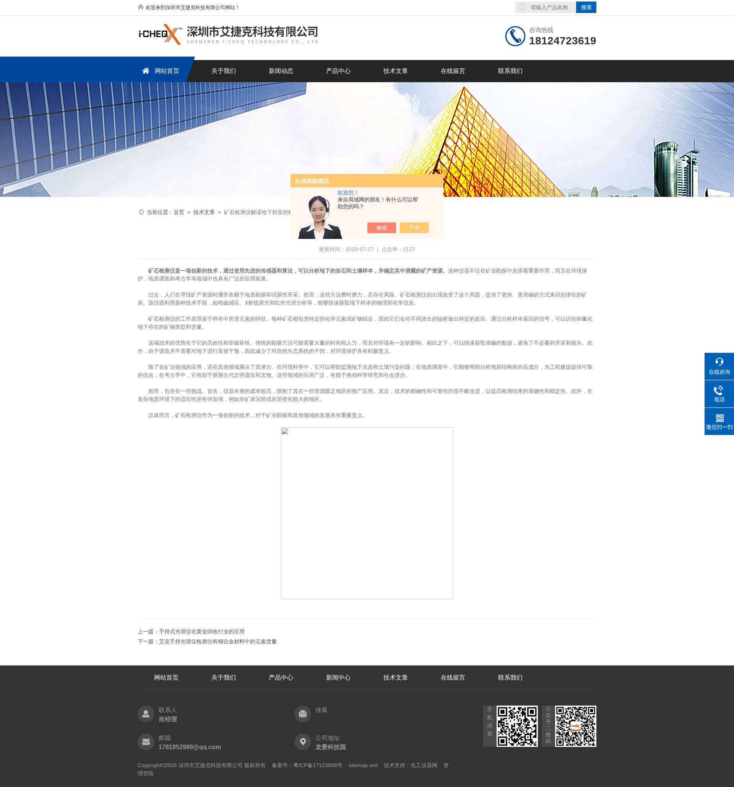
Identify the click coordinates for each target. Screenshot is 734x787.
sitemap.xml (363, 765)
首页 (179, 212)
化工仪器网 (424, 765)
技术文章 (395, 71)
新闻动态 (281, 71)
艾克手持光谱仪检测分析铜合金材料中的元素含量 (218, 641)
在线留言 (453, 71)
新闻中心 (338, 677)
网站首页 (167, 71)
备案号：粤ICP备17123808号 (307, 765)
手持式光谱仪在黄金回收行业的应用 (202, 631)
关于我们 (223, 71)
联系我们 (510, 71)
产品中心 (338, 71)
